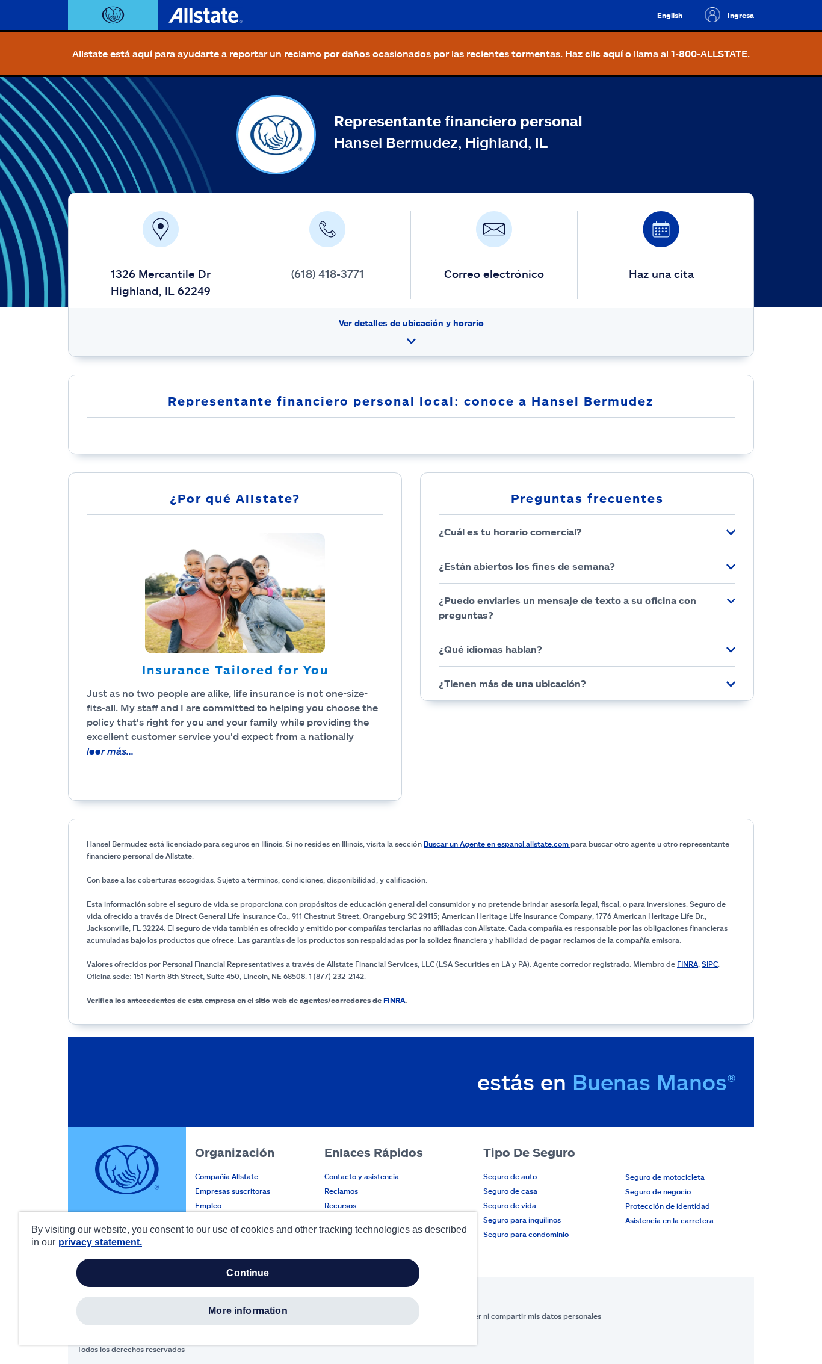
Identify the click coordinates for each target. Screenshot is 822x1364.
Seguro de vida (509, 1205)
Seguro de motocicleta (665, 1177)
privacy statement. (100, 1242)
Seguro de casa (510, 1191)
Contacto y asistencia (361, 1176)
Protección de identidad (667, 1206)
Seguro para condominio (526, 1234)
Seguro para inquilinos (522, 1219)
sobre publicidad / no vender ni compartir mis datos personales (491, 1316)
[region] (248, 1278)
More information (248, 1311)
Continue (247, 1273)
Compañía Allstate (226, 1176)
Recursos (340, 1205)
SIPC (710, 964)
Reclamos (341, 1191)
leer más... (110, 750)
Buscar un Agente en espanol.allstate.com (497, 843)
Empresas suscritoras (232, 1191)
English (669, 15)
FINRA (687, 964)
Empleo (208, 1205)
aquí (613, 53)
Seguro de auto (510, 1176)
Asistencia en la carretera (669, 1220)
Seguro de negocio (658, 1191)
